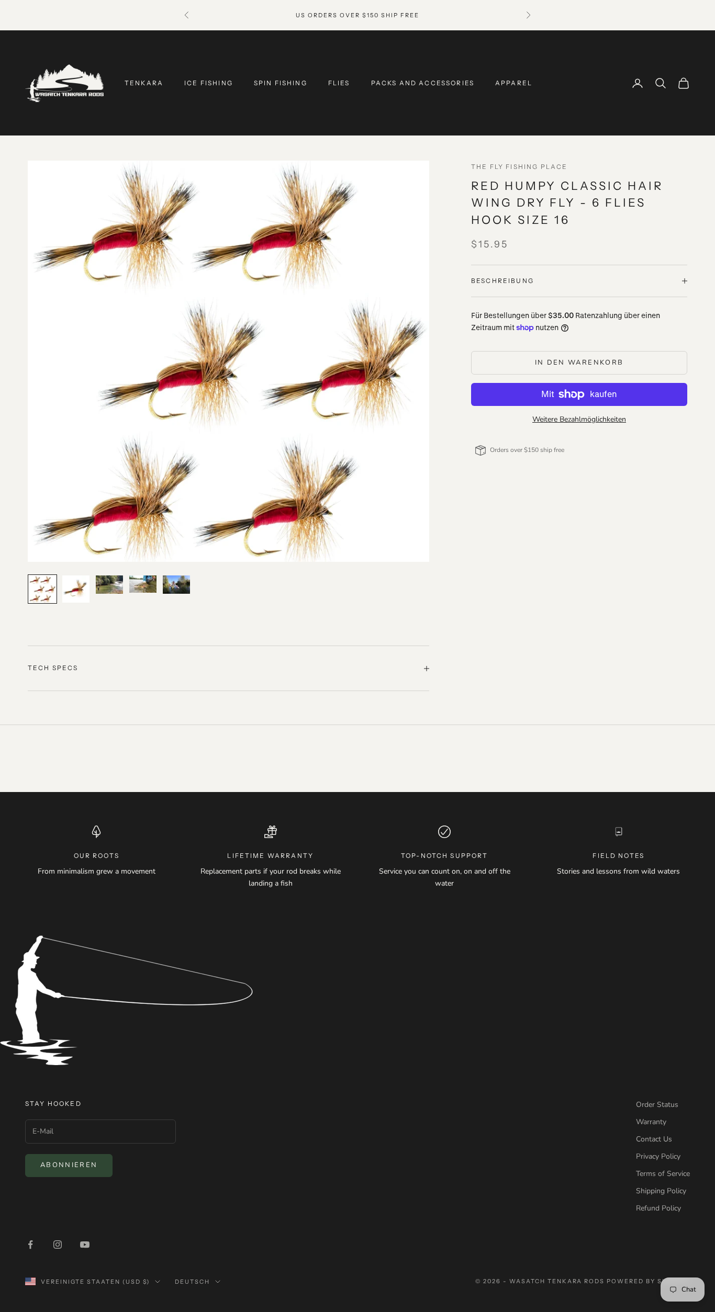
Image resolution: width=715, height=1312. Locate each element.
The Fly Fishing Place (519, 167)
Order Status (657, 1105)
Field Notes (618, 855)
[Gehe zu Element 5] (176, 584)
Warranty (651, 1122)
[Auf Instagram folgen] (57, 1244)
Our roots (96, 855)
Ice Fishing (208, 83)
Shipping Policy (661, 1191)
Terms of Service (663, 1174)
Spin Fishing (280, 83)
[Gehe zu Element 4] (143, 584)
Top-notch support (444, 855)
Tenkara (144, 83)
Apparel (513, 83)
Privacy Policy (658, 1156)
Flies (339, 83)
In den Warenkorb (579, 362)
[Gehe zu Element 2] (76, 589)
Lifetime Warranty (270, 855)
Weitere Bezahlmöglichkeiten (579, 419)
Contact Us (654, 1139)
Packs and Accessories (422, 83)
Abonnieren (68, 1165)
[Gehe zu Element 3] (109, 584)
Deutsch (192, 1281)
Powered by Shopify (648, 1281)
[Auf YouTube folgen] (85, 1244)
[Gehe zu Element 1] (42, 589)
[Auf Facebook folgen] (30, 1244)
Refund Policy (658, 1208)
